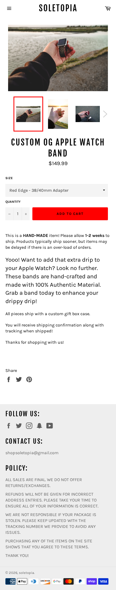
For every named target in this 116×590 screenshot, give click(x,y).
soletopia (58, 8)
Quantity (13, 202)
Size (9, 178)
